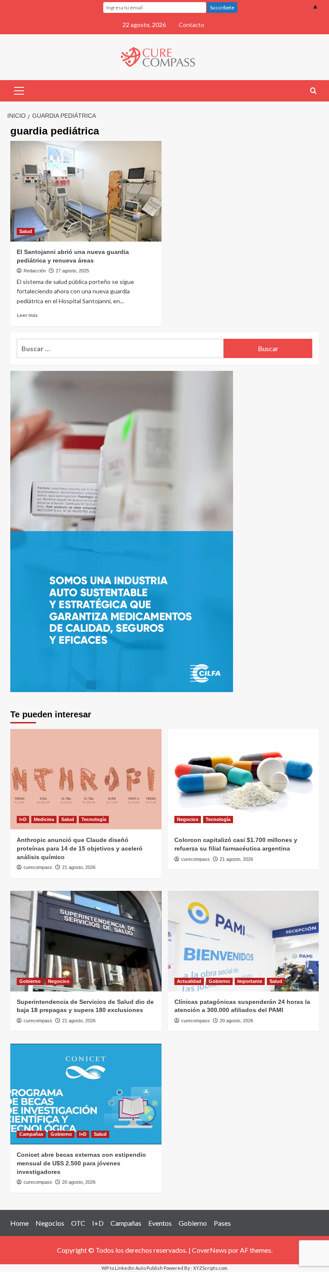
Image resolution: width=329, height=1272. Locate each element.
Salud (25, 231)
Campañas (31, 1134)
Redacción (35, 270)
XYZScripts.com (210, 1268)
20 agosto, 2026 (236, 1020)
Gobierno (30, 981)
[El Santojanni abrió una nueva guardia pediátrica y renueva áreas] (86, 191)
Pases (222, 1223)
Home (19, 1223)
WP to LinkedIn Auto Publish (132, 1268)
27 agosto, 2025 (72, 270)
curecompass (38, 867)
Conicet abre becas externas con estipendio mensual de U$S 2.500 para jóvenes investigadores (81, 1163)
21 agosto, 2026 (79, 867)
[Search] (313, 91)
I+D (23, 819)
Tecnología (93, 819)
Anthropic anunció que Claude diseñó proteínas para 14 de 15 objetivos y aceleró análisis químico (80, 848)
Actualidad (189, 981)
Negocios (187, 819)
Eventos (160, 1223)
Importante (249, 981)
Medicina (44, 819)
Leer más (27, 315)
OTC (78, 1223)
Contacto (191, 24)
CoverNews (209, 1250)
